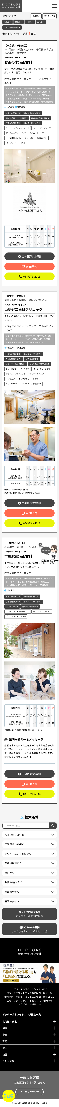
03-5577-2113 (31, 276)
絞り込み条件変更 (8, 1096)
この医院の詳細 (31, 256)
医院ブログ (12, 1000)
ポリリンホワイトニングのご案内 (24, 993)
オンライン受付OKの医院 (29, 914)
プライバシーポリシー (29, 1004)
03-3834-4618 (31, 523)
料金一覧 (47, 993)
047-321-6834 (31, 794)
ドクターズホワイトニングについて (29, 989)
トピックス (35, 1000)
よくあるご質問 (33, 996)
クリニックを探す (29, 1092)
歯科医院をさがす (13, 996)
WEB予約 (31, 266)
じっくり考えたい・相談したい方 (29, 929)
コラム (23, 1000)
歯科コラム (49, 996)
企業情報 (47, 1000)
